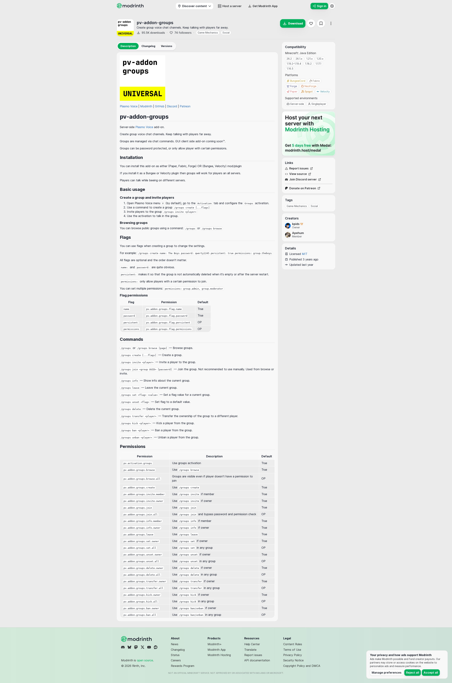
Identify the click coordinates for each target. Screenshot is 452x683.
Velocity (325, 91)
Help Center (252, 644)
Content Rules (292, 644)
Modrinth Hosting (219, 655)
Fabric (316, 80)
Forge (293, 86)
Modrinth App (217, 649)
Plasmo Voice (129, 106)
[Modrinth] (137, 639)
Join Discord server (303, 179)
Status (175, 655)
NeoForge (310, 86)
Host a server (232, 6)
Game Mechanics (208, 32)
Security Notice (293, 660)
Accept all (431, 672)
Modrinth (146, 106)
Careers (176, 660)
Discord (172, 106)
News (174, 644)
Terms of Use (292, 649)
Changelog (178, 649)
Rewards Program (182, 665)
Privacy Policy (292, 655)
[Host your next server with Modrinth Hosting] (308, 133)
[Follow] (311, 23)
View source (298, 174)
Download (295, 23)
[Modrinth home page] (130, 7)
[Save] (321, 23)
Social (226, 32)
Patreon (185, 106)
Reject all (412, 672)
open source (145, 660)
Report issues (299, 168)
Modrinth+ (215, 644)
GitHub (159, 106)
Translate (250, 649)
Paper (293, 91)
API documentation (257, 660)
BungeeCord (297, 80)
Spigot (309, 91)
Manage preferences (386, 672)
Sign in (321, 6)
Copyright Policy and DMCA (301, 665)
